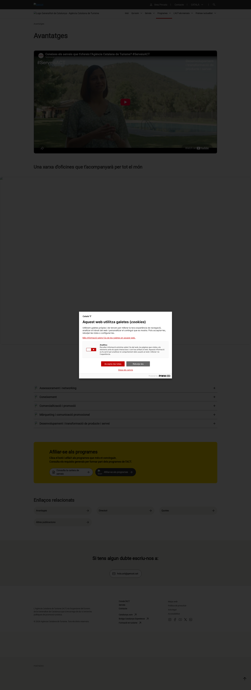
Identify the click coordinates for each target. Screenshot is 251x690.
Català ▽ (87, 316)
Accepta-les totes (112, 364)
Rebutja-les (138, 364)
